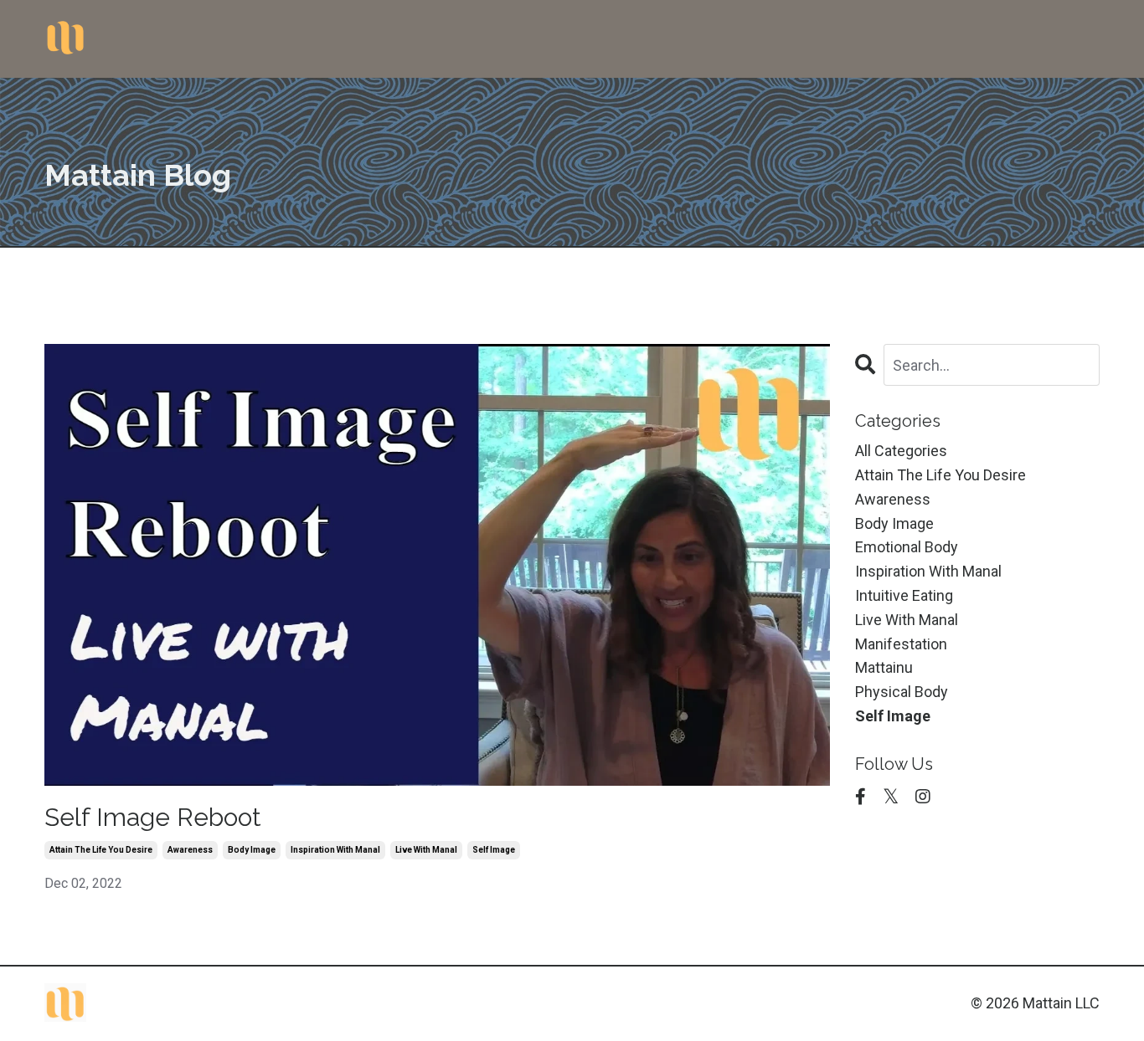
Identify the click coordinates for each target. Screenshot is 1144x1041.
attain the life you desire (100, 849)
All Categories (901, 450)
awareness (190, 849)
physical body (901, 691)
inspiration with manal (335, 849)
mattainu (884, 667)
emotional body (906, 547)
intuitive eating (904, 595)
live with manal (426, 849)
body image (252, 849)
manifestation (901, 644)
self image (493, 849)
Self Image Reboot (152, 817)
